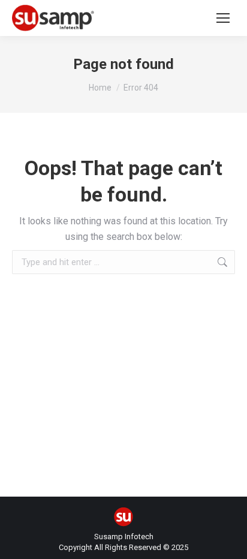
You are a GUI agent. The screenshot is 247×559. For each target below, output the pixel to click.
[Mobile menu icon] (223, 18)
